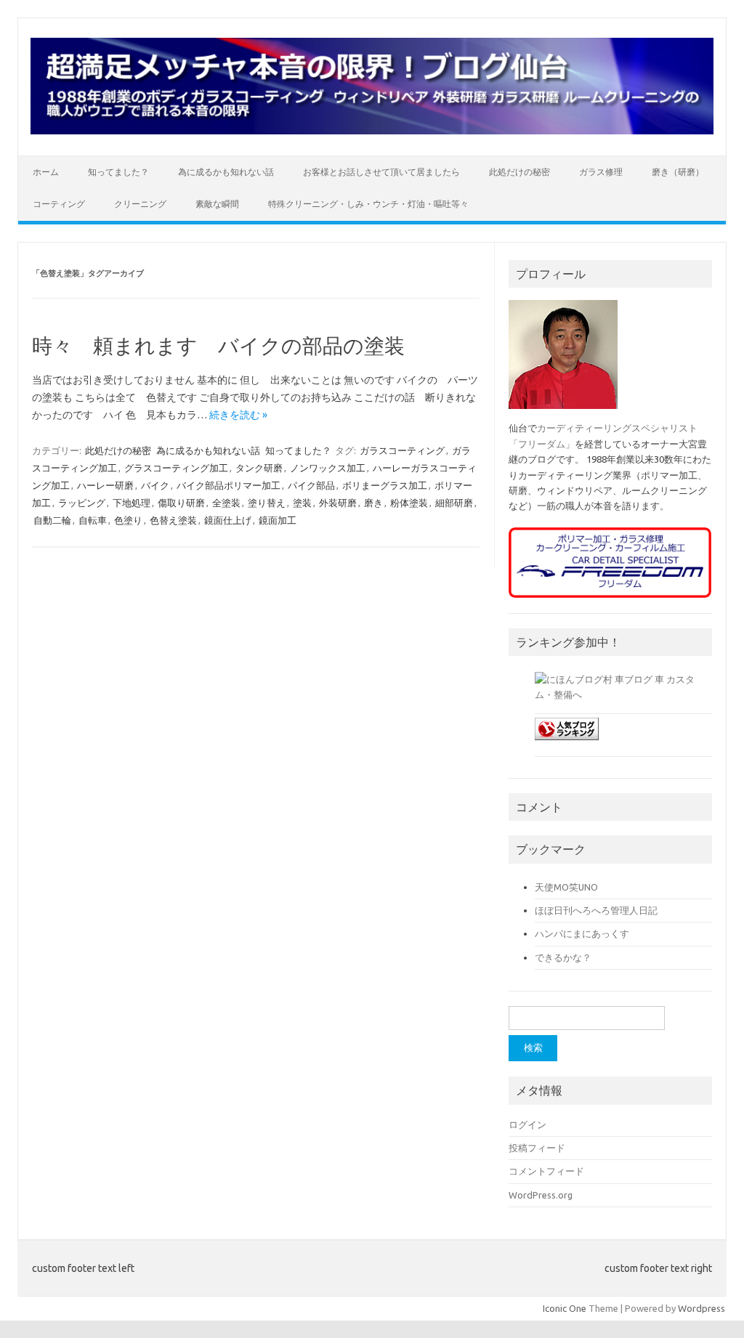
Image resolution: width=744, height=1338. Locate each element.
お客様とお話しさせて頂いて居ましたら (381, 172)
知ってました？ (118, 172)
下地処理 (131, 503)
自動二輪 (52, 520)
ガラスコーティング (402, 450)
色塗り (128, 520)
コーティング (59, 203)
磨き (373, 503)
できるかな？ (563, 957)
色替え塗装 (173, 520)
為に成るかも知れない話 (226, 172)
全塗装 (226, 503)
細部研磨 (454, 503)
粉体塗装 (409, 503)
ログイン (527, 1124)
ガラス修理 (601, 172)
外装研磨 (338, 503)
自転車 (92, 520)
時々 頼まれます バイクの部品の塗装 (228, 345)
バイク (155, 485)
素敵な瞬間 (217, 203)
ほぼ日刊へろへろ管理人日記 (596, 910)
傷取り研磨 (181, 503)
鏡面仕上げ (227, 520)
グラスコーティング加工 (176, 468)
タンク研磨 (259, 468)
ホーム (46, 172)
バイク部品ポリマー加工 (228, 485)
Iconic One (564, 1308)
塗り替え (267, 503)
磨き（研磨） (678, 172)
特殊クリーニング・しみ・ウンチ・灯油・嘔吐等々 (368, 203)
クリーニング (140, 203)
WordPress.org (541, 1195)
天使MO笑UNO (566, 887)
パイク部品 (311, 485)
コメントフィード (546, 1171)
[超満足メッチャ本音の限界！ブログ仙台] (372, 131)
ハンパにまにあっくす (582, 933)
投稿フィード (537, 1148)
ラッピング (81, 503)
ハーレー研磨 (105, 485)
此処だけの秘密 (519, 172)
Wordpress (701, 1308)
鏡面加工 (277, 520)
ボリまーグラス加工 (384, 485)
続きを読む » (238, 415)
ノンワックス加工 (327, 468)
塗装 (302, 503)
